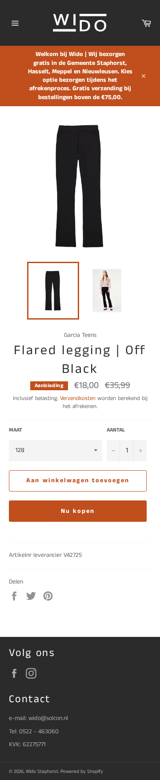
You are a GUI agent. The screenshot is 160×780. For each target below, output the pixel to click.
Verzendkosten (78, 398)
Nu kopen (78, 511)
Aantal (116, 430)
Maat (15, 430)
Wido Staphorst (42, 771)
